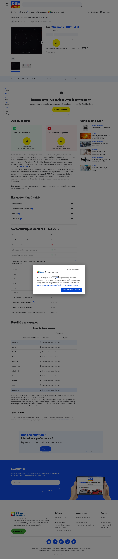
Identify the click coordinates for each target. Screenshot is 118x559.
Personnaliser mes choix (71, 285)
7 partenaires (55, 277)
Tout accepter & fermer (71, 289)
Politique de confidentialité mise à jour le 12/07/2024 (50, 285)
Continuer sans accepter (73, 269)
